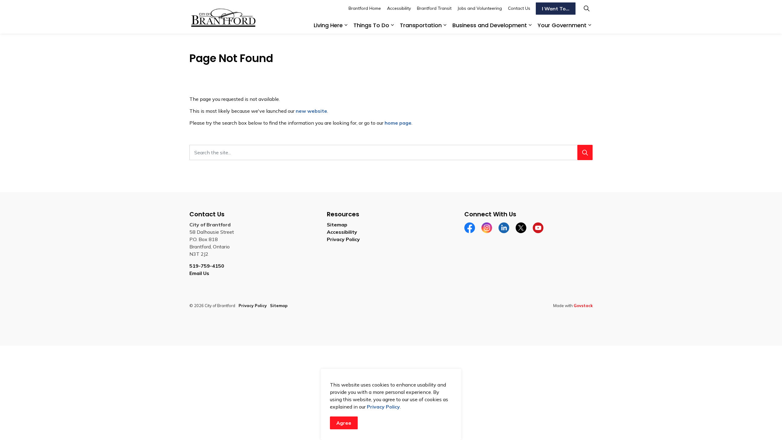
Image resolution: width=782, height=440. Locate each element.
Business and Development (489, 25)
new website (311, 111)
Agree (343, 423)
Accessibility (399, 8)
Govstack (583, 305)
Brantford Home (365, 8)
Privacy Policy (383, 407)
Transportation (421, 25)
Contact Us (519, 8)
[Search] (585, 152)
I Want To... (555, 9)
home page (398, 123)
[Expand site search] (586, 8)
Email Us (199, 273)
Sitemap (337, 225)
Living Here (328, 25)
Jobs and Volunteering (480, 8)
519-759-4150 (206, 266)
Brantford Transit (434, 8)
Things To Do (371, 25)
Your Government (562, 25)
